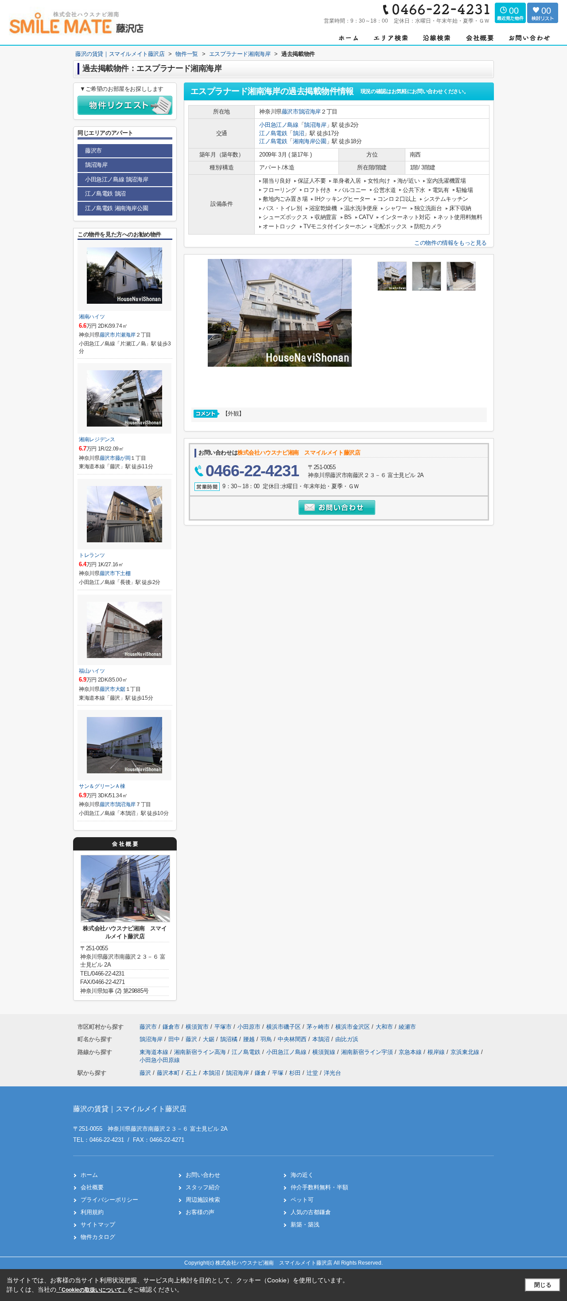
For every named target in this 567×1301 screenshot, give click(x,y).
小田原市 (248, 1026)
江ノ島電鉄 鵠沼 (105, 193)
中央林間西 (293, 1039)
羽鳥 (267, 1039)
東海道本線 (155, 1052)
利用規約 (92, 1212)
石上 (191, 1073)
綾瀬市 (407, 1026)
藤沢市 (290, 111)
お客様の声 (200, 1212)
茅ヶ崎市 (318, 1026)
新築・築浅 (305, 1224)
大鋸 (120, 689)
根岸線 (437, 1052)
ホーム (89, 1175)
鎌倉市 (171, 1026)
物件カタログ (98, 1237)
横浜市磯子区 (283, 1026)
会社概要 (92, 1187)
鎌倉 (260, 1073)
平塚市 (223, 1026)
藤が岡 (123, 458)
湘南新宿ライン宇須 (368, 1052)
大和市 (384, 1026)
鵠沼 (298, 133)
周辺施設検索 (203, 1199)
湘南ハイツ (92, 316)
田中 (175, 1039)
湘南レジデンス (97, 439)
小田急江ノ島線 (278, 124)
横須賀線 (324, 1052)
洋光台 (332, 1073)
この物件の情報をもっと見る (450, 242)
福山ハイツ (92, 671)
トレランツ (92, 555)
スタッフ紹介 (203, 1187)
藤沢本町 (168, 1073)
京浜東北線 (465, 1052)
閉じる (542, 1284)
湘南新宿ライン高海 (201, 1052)
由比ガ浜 (346, 1039)
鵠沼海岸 (310, 111)
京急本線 (411, 1052)
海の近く (302, 1175)
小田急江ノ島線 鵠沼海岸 (116, 179)
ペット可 (302, 1199)
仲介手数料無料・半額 (319, 1187)
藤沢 (192, 1039)
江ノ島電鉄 (273, 133)
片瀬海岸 (125, 335)
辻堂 (312, 1073)
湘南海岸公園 (309, 141)
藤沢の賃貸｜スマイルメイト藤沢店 (129, 1109)
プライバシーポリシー (109, 1199)
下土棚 (123, 573)
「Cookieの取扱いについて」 (91, 1290)
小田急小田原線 (160, 1060)
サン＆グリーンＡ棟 (102, 786)
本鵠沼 (321, 1039)
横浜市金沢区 (352, 1026)
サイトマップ (98, 1224)
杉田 (295, 1073)
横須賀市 (197, 1026)
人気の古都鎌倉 (311, 1212)
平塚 (278, 1073)
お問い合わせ (203, 1175)
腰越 (249, 1039)
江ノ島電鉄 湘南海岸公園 (116, 208)
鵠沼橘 (229, 1039)
